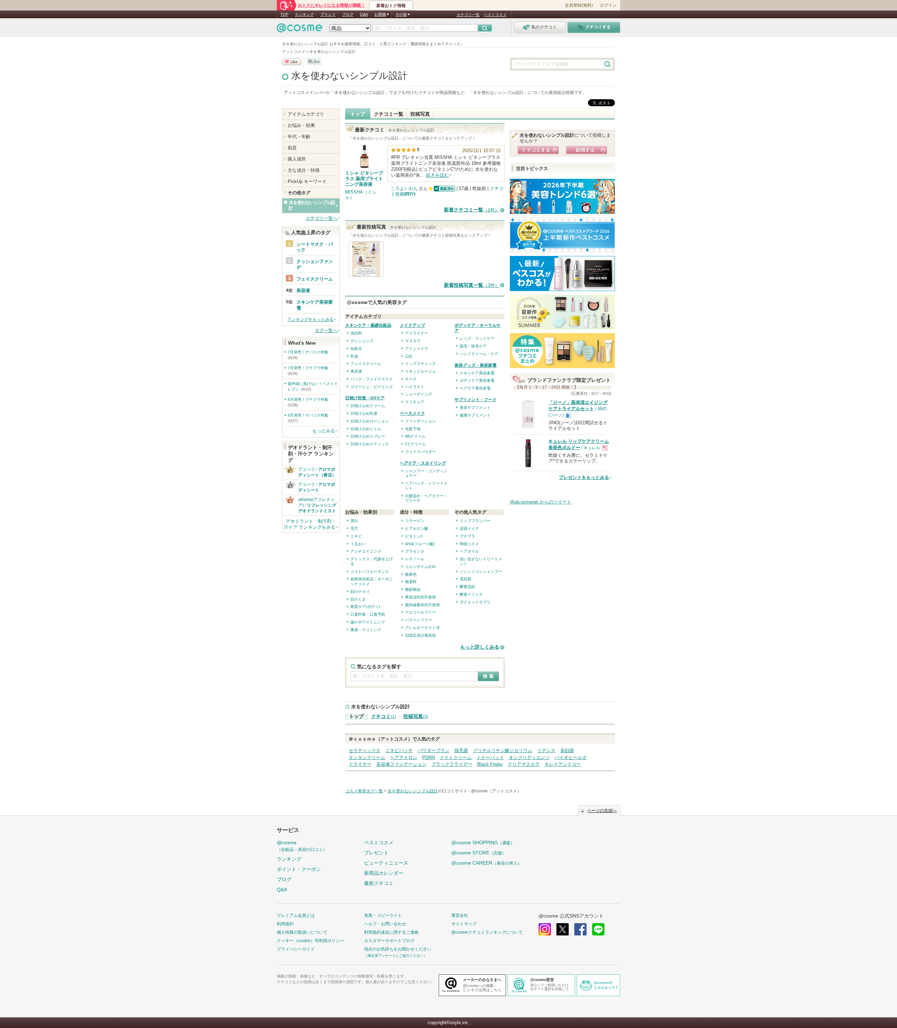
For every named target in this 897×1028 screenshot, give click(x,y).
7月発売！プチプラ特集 (308, 368)
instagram (545, 929)
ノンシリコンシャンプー (481, 571)
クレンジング (362, 341)
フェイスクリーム (365, 363)
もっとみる (323, 430)
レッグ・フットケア (477, 338)
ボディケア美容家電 (477, 380)
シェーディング (418, 394)
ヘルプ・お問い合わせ (385, 923)
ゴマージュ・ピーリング (371, 387)
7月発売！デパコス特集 (308, 352)
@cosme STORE (478, 852)
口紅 (409, 356)
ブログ (348, 14)
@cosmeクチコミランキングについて (487, 932)
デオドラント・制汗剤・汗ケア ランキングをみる (310, 524)
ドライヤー (360, 764)
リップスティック (420, 363)
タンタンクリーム (367, 757)
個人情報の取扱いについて (302, 932)
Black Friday (490, 764)
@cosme (302, 846)
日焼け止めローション (369, 421)
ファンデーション (420, 421)
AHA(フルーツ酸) (420, 544)
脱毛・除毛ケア (473, 346)
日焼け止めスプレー (367, 436)
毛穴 (354, 528)
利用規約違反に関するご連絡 (391, 932)
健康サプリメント (475, 415)
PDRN (428, 757)
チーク (411, 379)
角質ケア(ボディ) (365, 606)
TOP (284, 14)
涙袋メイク (469, 528)
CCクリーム (415, 444)
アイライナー (416, 333)
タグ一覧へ (326, 330)
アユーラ (306, 469)
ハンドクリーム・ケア (479, 354)
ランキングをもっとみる (310, 319)
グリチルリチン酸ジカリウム (502, 750)
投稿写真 (420, 114)
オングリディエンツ (529, 757)
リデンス (546, 750)
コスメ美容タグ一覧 (364, 791)
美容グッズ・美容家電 (475, 365)
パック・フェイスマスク (371, 379)
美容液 (356, 371)
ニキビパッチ (399, 750)
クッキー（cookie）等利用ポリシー (310, 940)
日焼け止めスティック (369, 444)
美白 (354, 521)
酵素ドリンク (471, 594)
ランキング (304, 14)
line (598, 929)
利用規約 (285, 923)
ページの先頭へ (602, 810)
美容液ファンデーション (401, 764)
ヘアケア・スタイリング (423, 463)
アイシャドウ (416, 348)
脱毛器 (461, 750)
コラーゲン (414, 521)
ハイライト (414, 387)
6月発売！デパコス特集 (308, 415)
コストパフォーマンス (369, 571)
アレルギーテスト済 (422, 627)
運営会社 (459, 915)
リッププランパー (475, 521)
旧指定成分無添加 (420, 635)
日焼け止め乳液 (363, 413)
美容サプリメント (475, 407)
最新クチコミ (378, 883)
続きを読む (437, 175)
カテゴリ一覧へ (321, 218)
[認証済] (443, 188)
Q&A (364, 14)
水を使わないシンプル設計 (349, 75)
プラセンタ (414, 551)
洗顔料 (356, 333)
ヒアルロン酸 (416, 528)
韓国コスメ (469, 544)
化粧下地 (412, 429)
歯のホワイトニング (367, 622)
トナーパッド (490, 757)
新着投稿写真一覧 (471, 285)
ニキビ (356, 536)
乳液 (354, 356)
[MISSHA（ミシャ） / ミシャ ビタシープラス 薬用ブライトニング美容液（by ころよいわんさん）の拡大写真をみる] (366, 273)
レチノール (414, 559)
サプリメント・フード (475, 399)
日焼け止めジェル (365, 429)
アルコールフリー (420, 612)
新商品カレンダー (383, 873)
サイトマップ (464, 923)
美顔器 (465, 579)
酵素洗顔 (467, 586)
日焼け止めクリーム (367, 406)
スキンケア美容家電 (477, 373)
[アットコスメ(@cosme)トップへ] (299, 29)
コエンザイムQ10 (420, 566)
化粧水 (356, 348)
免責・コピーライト (383, 915)
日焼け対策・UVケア (365, 397)
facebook (580, 929)
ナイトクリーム (456, 757)
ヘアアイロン (403, 757)
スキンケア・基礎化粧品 (368, 325)
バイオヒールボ (571, 757)
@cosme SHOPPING (483, 842)
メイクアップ (412, 325)
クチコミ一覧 (388, 114)
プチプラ (467, 536)
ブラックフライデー (451, 764)
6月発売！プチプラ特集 (308, 399)
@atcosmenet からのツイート (540, 502)
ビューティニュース (386, 863)
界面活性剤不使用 (420, 597)
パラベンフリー (418, 620)
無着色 (411, 574)
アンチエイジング (365, 551)
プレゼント (376, 852)
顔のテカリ (360, 591)
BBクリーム (415, 436)
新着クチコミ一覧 (471, 209)
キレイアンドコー (563, 764)
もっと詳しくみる (479, 647)
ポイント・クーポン (299, 869)
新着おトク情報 (391, 5)
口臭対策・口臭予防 (367, 614)
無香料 (411, 582)
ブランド (328, 14)
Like (293, 62)
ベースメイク (412, 413)
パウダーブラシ (434, 750)
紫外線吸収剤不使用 (422, 605)
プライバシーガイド (296, 949)
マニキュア (414, 402)
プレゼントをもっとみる (584, 477)
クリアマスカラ (524, 764)
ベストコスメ (495, 15)
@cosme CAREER (486, 863)
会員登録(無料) (579, 5)
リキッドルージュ (420, 371)
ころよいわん (404, 188)
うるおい (358, 544)
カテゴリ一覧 (468, 15)
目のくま (358, 599)
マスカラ (412, 341)
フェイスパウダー (420, 451)
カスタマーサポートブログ (389, 940)
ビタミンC (414, 536)
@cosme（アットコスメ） (496, 791)
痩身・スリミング (365, 630)
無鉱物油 (412, 589)
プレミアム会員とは (296, 915)
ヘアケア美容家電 (475, 388)
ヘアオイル (469, 551)
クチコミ (383, 716)
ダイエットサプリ (475, 602)
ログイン (608, 5)
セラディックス (365, 750)
